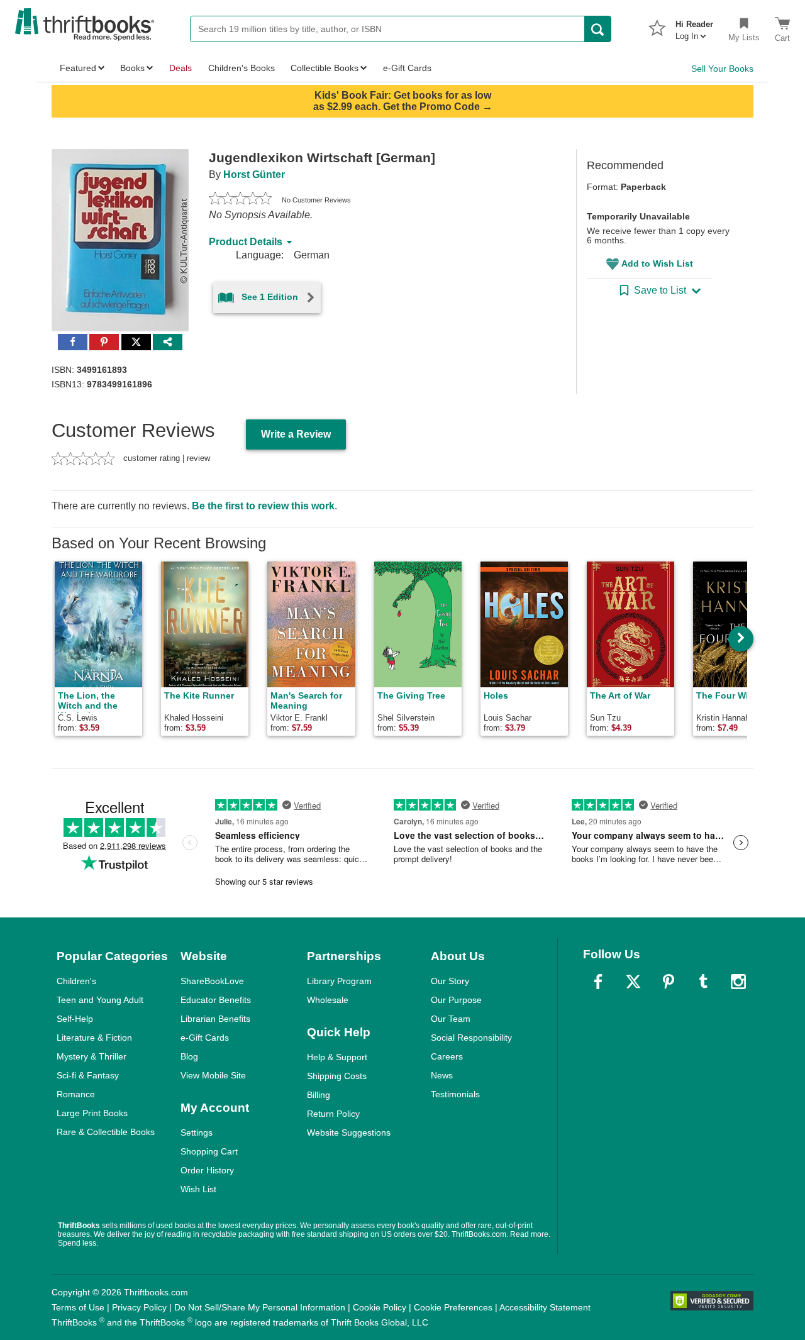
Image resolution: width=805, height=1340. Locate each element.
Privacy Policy (139, 1307)
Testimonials (455, 1094)
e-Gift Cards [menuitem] (407, 68)
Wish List (198, 1189)
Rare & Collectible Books (106, 1132)
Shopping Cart (209, 1151)
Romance (76, 1094)
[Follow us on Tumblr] (703, 981)
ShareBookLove (212, 981)
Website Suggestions (349, 1132)
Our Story (450, 981)
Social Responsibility (471, 1038)
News (442, 1075)
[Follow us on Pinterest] (668, 981)
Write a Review (296, 434)
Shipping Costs (337, 1076)
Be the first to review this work (263, 506)
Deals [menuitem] (180, 68)
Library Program (339, 981)
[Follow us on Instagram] (738, 981)
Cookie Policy (379, 1307)
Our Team (450, 1019)
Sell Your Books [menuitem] (722, 69)
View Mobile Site (213, 1075)
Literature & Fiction (94, 1038)
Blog (189, 1056)
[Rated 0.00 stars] (240, 200)
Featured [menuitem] (78, 68)
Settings (196, 1132)
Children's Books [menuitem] (241, 68)
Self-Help (75, 1019)
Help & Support (337, 1057)
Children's (76, 981)
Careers (447, 1056)
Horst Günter (254, 174)
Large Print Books (92, 1113)
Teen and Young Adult (100, 1000)
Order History (207, 1170)
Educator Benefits (215, 1000)
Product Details (245, 241)
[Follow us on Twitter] (633, 981)
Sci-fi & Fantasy (88, 1075)
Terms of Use (78, 1307)
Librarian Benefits (215, 1019)
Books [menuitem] (132, 68)
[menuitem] (694, 26)
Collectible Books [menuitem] (324, 68)
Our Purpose (456, 1000)
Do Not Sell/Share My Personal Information (259, 1307)
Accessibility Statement (545, 1307)
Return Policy (333, 1114)
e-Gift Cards (204, 1038)
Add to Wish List (657, 263)
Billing (318, 1095)
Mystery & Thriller (91, 1056)
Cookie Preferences (453, 1307)
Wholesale (327, 1000)
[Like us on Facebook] (598, 981)
